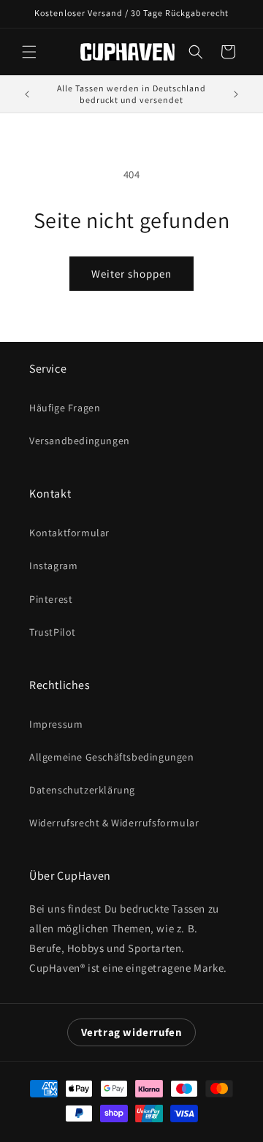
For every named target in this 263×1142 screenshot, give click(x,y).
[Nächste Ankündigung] (236, 94)
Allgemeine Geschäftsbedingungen (111, 757)
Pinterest (50, 599)
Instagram (53, 565)
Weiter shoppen (131, 274)
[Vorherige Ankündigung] (27, 94)
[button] (29, 52)
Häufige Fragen (64, 407)
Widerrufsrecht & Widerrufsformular (114, 822)
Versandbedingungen (79, 440)
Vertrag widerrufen (132, 1032)
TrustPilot (52, 632)
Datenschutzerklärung (82, 789)
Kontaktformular (69, 532)
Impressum (56, 724)
